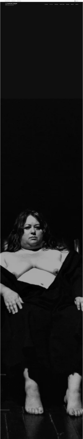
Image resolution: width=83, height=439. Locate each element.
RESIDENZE (67, 4)
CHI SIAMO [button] (46, 4)
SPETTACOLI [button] (51, 4)
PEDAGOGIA (56, 4)
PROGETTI (72, 4)
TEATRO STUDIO (62, 4)
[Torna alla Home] (11, 4)
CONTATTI (76, 4)
